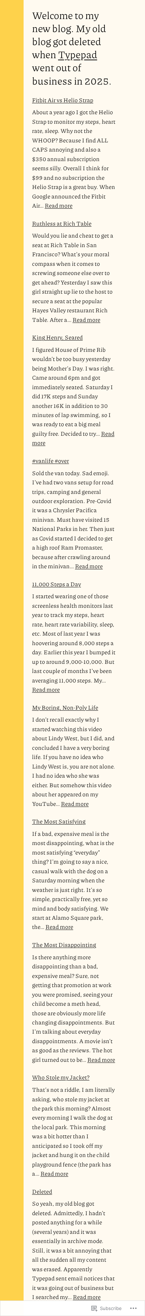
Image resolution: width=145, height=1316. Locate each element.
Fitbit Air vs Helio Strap (62, 100)
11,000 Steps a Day (56, 584)
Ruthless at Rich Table (62, 223)
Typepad (77, 54)
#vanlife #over (50, 461)
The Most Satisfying (59, 821)
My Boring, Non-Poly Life (65, 707)
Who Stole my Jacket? (60, 1077)
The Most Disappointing (64, 945)
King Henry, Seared (57, 337)
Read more (58, 205)
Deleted (42, 1191)
